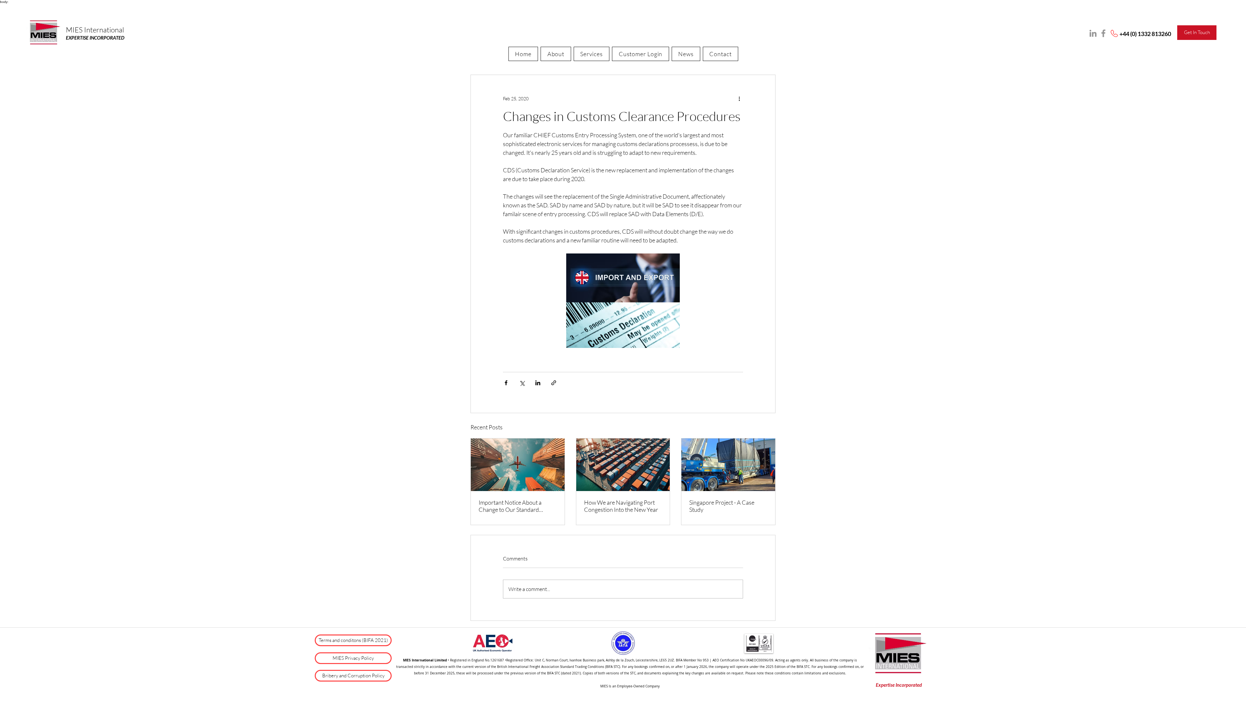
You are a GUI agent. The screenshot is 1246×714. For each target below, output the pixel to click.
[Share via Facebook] (506, 383)
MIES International (95, 29)
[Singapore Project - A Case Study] (728, 464)
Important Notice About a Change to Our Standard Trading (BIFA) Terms (510, 506)
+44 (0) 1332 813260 (1145, 33)
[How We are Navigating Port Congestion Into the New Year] (623, 464)
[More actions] (739, 98)
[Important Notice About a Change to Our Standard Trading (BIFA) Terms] (518, 464)
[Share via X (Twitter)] (522, 383)
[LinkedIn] (1093, 33)
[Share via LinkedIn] (538, 383)
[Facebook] (1103, 33)
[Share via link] (554, 383)
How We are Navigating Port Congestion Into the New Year (621, 506)
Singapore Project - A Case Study (721, 506)
